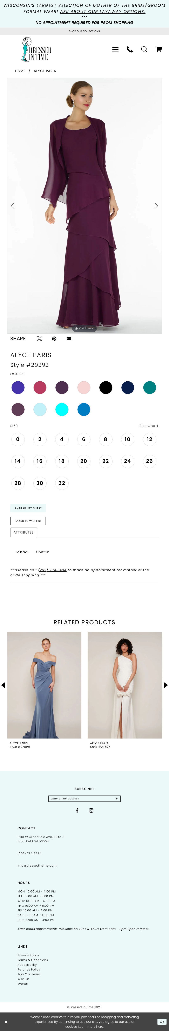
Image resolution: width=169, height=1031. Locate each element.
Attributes (24, 532)
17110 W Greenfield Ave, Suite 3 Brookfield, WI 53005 (41, 839)
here (99, 1026)
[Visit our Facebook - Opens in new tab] (77, 810)
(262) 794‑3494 (52, 570)
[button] (115, 49)
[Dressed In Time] (36, 49)
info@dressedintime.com (37, 865)
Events (23, 984)
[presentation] (40, 685)
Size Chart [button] (149, 425)
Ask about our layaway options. (103, 11)
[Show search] (144, 49)
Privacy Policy (28, 955)
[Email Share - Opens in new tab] (69, 338)
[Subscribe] (117, 799)
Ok (162, 1021)
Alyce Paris (45, 71)
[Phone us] (130, 49)
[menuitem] (115, 49)
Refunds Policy (29, 969)
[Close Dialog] (6, 1021)
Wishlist (23, 979)
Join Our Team (29, 974)
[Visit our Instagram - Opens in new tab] (91, 810)
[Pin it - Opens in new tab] (54, 338)
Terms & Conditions (33, 960)
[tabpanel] (84, 205)
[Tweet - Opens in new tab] (39, 338)
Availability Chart (28, 508)
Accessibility (27, 965)
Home (20, 71)
